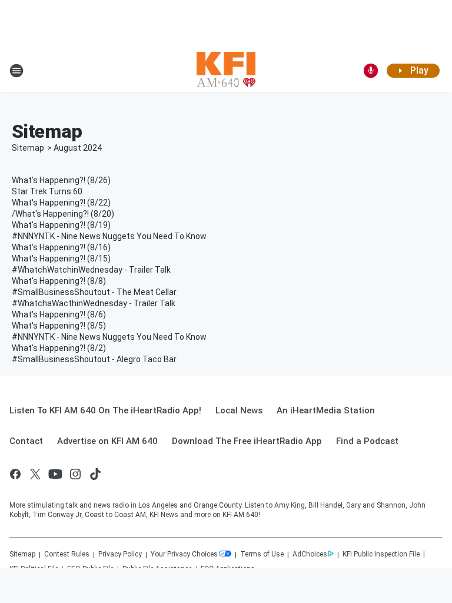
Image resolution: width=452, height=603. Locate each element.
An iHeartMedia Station (326, 410)
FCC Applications (228, 569)
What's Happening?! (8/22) (61, 202)
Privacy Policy (120, 554)
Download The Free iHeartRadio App (247, 441)
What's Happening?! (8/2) (59, 348)
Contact (26, 441)
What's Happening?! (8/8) (59, 281)
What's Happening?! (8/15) (61, 258)
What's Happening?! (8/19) (61, 225)
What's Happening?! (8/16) (61, 247)
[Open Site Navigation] (16, 71)
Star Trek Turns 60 (47, 191)
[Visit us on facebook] (15, 474)
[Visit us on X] (35, 474)
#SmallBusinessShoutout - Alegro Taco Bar (94, 359)
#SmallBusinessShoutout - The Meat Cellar (94, 292)
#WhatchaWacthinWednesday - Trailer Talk (93, 303)
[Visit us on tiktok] (95, 474)
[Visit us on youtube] (55, 474)
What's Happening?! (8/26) (61, 180)
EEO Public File (90, 569)
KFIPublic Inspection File (381, 554)
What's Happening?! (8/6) (59, 314)
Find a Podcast (367, 441)
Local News (238, 410)
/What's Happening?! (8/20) (63, 213)
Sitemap (28, 148)
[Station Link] (226, 71)
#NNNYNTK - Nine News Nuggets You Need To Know (109, 236)
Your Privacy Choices (184, 554)
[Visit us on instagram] (75, 474)
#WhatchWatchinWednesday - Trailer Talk (91, 269)
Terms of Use (262, 554)
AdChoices (310, 554)
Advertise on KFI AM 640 (107, 441)
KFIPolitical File (33, 569)
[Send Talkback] (371, 71)
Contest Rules (66, 554)
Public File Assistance (157, 569)
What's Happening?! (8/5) (59, 325)
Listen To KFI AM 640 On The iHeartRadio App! (105, 410)
